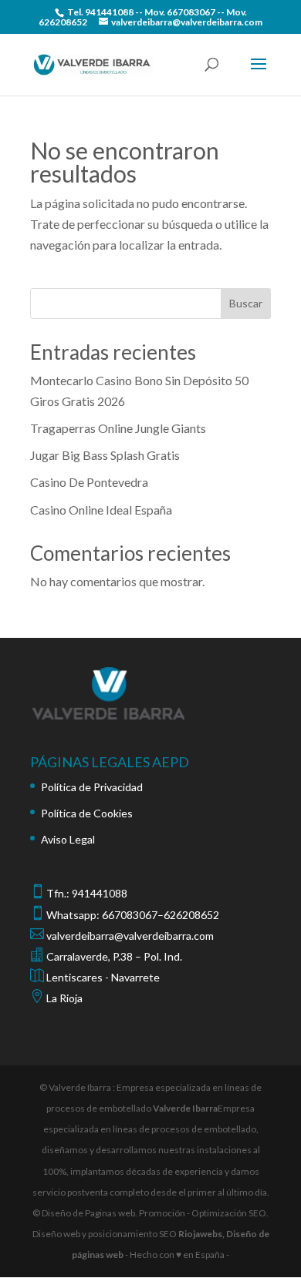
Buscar (245, 303)
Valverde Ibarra (185, 1108)
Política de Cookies (87, 813)
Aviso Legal (68, 839)
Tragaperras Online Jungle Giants (118, 428)
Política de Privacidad (92, 786)
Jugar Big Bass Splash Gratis (105, 455)
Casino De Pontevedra (89, 482)
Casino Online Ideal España (101, 509)
